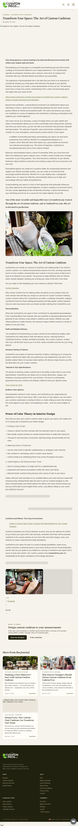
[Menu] (73, 5)
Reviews (42, 806)
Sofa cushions (7, 804)
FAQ (41, 778)
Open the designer (17, 637)
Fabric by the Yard (8, 783)
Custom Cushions (8, 780)
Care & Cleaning (45, 783)
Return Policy (44, 785)
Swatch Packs (7, 785)
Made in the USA (45, 804)
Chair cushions (7, 801)
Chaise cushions (8, 806)
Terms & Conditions (46, 788)
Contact (42, 793)
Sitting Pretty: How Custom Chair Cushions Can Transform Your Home (19, 720)
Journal (6, 14)
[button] (28, 496)
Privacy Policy (44, 791)
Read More (32, 693)
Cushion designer (12, 288)
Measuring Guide (45, 780)
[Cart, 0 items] (68, 4)
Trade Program (44, 812)
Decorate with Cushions (21, 14)
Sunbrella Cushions (9, 809)
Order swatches (36, 637)
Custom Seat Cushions (13, 715)
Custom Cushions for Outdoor (16, 672)
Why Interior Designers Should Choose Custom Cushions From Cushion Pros (57, 677)
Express (5, 778)
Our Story (43, 801)
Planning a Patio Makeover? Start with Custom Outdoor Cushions (18, 677)
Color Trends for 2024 (14, 385)
